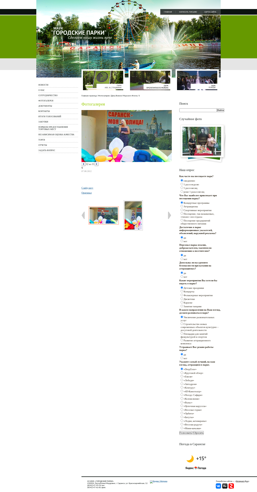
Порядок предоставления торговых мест (53, 128)
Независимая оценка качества (56, 134)
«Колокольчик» (192, 398)
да (185, 237)
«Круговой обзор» (193, 373)
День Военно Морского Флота (124, 96)
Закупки (43, 122)
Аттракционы (191, 206)
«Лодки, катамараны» (195, 421)
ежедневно (189, 180)
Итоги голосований (49, 116)
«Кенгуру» (189, 387)
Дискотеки (189, 299)
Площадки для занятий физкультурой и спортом (194, 335)
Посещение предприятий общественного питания (195, 222)
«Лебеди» (189, 380)
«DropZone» (190, 369)
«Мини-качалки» (192, 428)
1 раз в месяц (190, 188)
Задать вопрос (46, 150)
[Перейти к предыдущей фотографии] (83, 164)
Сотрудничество (48, 95)
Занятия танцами (192, 306)
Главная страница (89, 96)
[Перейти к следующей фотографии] (96, 164)
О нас (41, 90)
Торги (41, 140)
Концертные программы (196, 203)
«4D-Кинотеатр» (192, 391)
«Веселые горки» (193, 409)
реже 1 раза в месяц (194, 191)
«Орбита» (189, 413)
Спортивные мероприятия (197, 210)
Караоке (188, 302)
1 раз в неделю (191, 184)
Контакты (44, 111)
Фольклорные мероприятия (198, 295)
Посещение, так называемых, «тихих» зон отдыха (197, 215)
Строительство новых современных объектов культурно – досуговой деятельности (200, 327)
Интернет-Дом (242, 481)
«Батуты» (189, 417)
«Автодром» (190, 384)
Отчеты (42, 145)
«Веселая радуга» (193, 424)
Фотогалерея (45, 101)
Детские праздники (194, 288)
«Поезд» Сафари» (193, 395)
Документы (45, 106)
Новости (43, 85)
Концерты (189, 291)
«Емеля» (188, 376)
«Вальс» (188, 402)
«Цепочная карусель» (195, 406)
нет (185, 241)
